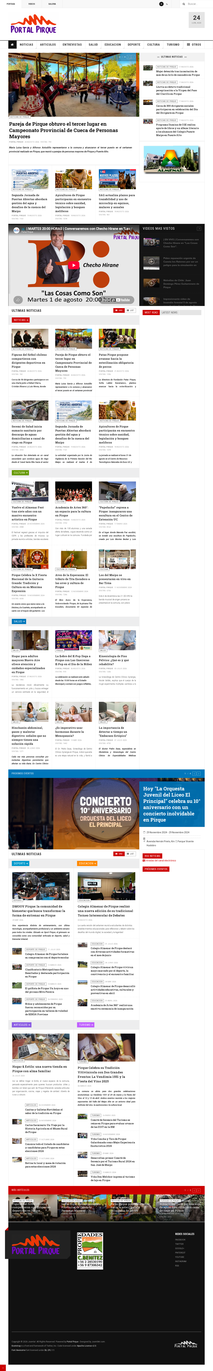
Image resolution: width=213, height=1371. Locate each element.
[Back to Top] (3, 1368)
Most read (151, 312)
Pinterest (180, 1253)
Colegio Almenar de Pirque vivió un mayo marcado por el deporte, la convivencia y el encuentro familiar (112, 971)
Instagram (180, 1261)
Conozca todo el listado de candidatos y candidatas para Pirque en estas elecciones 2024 (47, 1147)
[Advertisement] (172, 343)
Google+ (179, 1248)
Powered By (186, 1344)
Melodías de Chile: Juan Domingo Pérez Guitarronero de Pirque (181, 284)
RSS (177, 1266)
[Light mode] (161, 4)
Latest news (169, 312)
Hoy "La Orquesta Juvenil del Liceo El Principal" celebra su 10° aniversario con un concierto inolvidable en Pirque (171, 804)
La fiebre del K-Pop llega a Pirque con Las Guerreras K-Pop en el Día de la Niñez (73, 660)
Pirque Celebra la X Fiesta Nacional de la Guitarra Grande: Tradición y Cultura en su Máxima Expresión (29, 583)
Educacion (113, 44)
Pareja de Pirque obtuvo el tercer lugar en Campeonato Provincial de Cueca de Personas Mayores (73, 362)
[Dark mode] (167, 4)
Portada (11, 4)
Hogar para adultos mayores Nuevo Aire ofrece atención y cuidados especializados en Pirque (28, 664)
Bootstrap (16, 1346)
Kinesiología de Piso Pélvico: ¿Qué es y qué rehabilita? (114, 660)
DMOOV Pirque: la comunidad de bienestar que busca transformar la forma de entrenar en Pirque (38, 910)
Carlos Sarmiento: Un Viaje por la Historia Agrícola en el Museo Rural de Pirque (46, 1129)
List (132, 310)
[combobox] (196, 4)
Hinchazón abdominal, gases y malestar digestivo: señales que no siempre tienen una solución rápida (29, 735)
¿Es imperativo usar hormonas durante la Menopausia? (69, 731)
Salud (93, 44)
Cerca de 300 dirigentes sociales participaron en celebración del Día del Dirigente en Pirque (177, 109)
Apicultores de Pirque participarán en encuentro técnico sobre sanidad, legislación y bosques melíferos (73, 203)
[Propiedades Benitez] (90, 1249)
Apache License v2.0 (86, 1346)
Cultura (153, 44)
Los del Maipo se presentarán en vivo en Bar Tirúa (115, 579)
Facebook (180, 1240)
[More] (199, 229)
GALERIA (52, 4)
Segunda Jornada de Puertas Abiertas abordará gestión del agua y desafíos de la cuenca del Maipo (29, 203)
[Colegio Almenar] (172, 159)
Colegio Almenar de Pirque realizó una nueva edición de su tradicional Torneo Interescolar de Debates (105, 910)
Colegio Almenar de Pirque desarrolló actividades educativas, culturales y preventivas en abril (113, 990)
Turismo (173, 44)
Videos (31, 4)
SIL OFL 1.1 (49, 1350)
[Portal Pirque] (33, 23)
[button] (129, 57)
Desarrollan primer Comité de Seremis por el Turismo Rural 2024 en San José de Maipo (113, 1161)
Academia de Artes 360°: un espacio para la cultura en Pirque (73, 511)
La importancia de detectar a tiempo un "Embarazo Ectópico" (113, 731)
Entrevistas (72, 44)
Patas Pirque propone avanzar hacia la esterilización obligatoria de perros (58, 127)
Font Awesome (18, 1350)
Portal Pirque (72, 1342)
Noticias (26, 44)
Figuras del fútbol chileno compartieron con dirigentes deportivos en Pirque (31, 1207)
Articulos (48, 44)
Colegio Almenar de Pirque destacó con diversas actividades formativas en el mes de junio (112, 952)
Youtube (179, 1257)
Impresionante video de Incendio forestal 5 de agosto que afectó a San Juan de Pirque (181, 302)
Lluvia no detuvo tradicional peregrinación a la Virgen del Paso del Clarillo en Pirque (176, 90)
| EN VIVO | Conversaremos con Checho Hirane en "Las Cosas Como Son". (181, 243)
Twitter (179, 1244)
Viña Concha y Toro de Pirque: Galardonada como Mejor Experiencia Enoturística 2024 (113, 1142)
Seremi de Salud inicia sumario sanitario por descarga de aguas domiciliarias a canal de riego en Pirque (28, 434)
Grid (120, 310)
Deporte (134, 44)
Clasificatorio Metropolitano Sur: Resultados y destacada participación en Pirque (47, 973)
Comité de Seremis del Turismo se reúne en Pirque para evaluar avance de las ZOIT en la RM (112, 1123)
